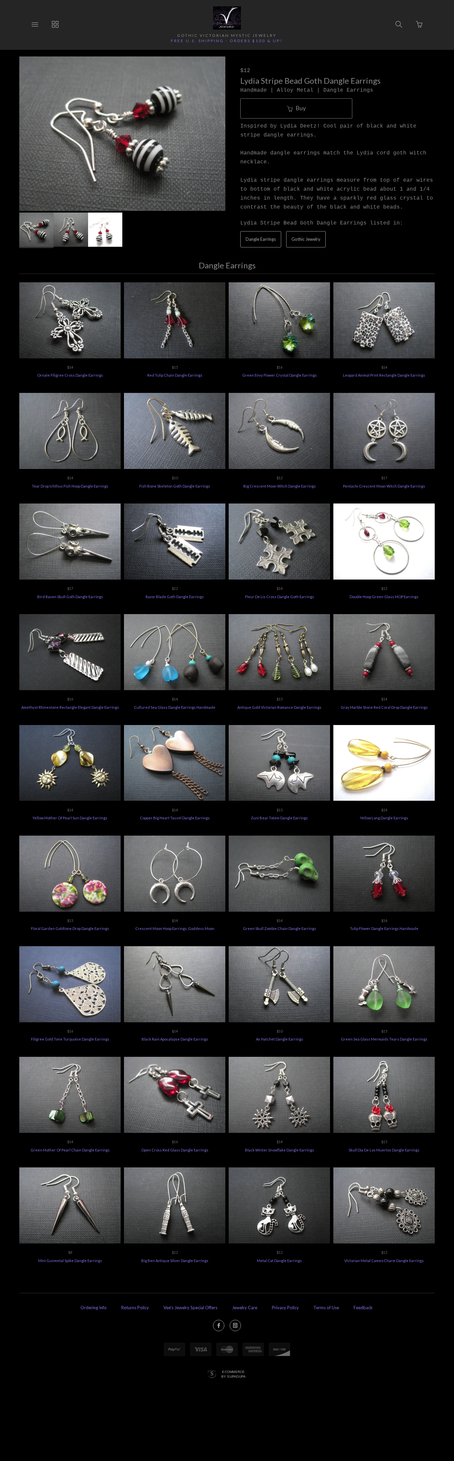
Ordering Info (93, 1307)
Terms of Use (326, 1307)
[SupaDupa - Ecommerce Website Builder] (212, 1375)
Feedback (363, 1307)
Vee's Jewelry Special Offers (190, 1307)
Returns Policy (135, 1307)
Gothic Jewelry (305, 239)
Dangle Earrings (261, 239)
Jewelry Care (244, 1307)
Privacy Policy (285, 1307)
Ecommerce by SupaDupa (233, 1374)
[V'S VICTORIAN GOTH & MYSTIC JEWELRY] (227, 18)
